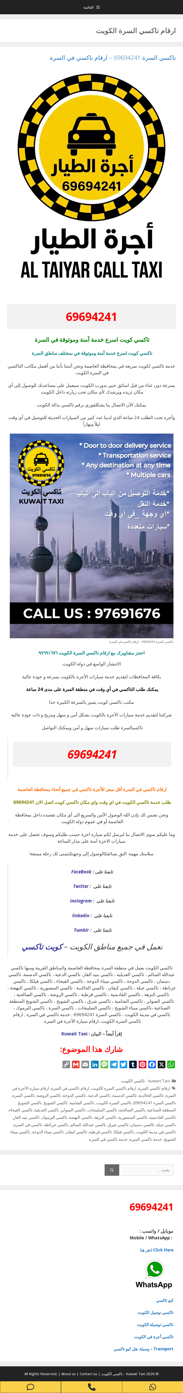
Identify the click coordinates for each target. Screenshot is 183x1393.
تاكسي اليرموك (54, 1117)
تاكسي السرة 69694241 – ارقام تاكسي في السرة (113, 57)
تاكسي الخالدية (151, 1095)
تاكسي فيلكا (124, 1132)
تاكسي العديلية (46, 1110)
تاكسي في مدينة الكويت (156, 1132)
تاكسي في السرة (28, 1124)
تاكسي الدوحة (74, 1095)
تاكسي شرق (118, 1124)
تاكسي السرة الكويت (114, 1102)
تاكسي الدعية (99, 1095)
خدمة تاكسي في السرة (108, 1139)
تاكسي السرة (23, 1095)
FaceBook (81, 872)
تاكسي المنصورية (132, 1117)
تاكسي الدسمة (124, 1095)
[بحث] (112, 1170)
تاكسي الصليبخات (102, 1110)
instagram (81, 901)
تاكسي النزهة (105, 1117)
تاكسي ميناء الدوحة (48, 1132)
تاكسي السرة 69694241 (154, 1102)
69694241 (91, 316)
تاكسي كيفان (76, 1132)
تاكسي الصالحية (132, 1110)
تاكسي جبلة (166, 1124)
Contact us (88, 1373)
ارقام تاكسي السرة (154, 1088)
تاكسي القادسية (162, 1117)
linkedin (80, 915)
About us (69, 1373)
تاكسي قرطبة (100, 1132)
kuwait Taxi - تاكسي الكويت (145, 1081)
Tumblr (81, 930)
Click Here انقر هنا (156, 1250)
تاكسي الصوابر (73, 1110)
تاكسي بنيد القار (26, 1117)
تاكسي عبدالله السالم (88, 1124)
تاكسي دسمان (142, 1124)
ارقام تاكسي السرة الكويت (113, 1088)
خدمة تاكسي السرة (146, 1139)
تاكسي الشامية (82, 1102)
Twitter (81, 886)
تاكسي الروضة (49, 1095)
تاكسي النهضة (80, 1117)
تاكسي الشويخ (56, 1102)
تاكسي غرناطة (56, 1124)
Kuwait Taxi (74, 1034)
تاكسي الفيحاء (20, 1110)
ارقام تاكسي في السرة (70, 1088)
